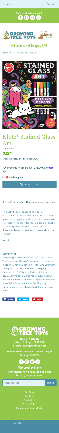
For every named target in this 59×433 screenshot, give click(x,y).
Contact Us (29, 400)
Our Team (29, 396)
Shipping (7, 158)
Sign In (20, 13)
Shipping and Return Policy (30, 408)
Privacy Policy (29, 404)
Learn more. (29, 268)
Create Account (33, 13)
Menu (9, 4)
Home (5, 52)
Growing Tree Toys (32, 423)
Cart (54, 4)
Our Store (29, 392)
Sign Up (50, 383)
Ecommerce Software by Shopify (28, 427)
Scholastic (8, 148)
